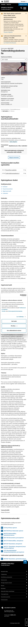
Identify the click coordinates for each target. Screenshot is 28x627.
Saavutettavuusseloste (5, 596)
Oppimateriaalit (7, 191)
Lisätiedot (5, 193)
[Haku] (21, 8)
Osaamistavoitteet (8, 189)
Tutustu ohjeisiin (8, 32)
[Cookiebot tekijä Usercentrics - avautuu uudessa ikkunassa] (20, 295)
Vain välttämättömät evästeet (14, 330)
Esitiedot (5, 186)
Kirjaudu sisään (23, 4)
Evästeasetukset (4, 599)
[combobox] (14, 59)
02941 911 (13, 615)
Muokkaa (13, 325)
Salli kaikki (14, 321)
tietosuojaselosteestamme (15, 311)
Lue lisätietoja (20, 316)
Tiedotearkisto (4, 574)
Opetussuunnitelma (6, 57)
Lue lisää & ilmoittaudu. (10, 43)
